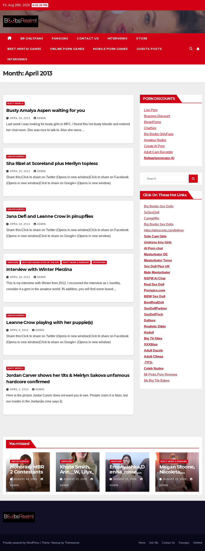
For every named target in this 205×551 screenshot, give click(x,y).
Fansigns (60, 38)
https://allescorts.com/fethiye (164, 230)
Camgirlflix (151, 218)
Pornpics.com (154, 290)
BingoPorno (152, 122)
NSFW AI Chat (154, 278)
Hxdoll (149, 332)
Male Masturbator (157, 272)
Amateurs (12, 262)
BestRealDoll (154, 302)
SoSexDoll (151, 212)
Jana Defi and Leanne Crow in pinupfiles (49, 216)
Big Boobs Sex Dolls (158, 206)
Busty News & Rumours (76, 262)
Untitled (197, 542)
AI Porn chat (153, 248)
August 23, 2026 (76, 479)
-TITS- (148, 362)
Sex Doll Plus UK (157, 266)
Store (141, 38)
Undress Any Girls (158, 242)
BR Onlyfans (31, 38)
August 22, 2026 (175, 479)
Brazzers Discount (157, 116)
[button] (191, 48)
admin (41, 118)
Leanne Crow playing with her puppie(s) (49, 322)
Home (142, 542)
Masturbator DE (156, 254)
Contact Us (88, 38)
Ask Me (153, 542)
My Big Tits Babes (157, 380)
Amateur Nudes (155, 140)
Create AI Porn (154, 146)
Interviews (117, 38)
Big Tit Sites (153, 338)
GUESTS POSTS (149, 49)
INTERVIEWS (17, 59)
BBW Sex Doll (154, 296)
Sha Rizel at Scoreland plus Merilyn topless (52, 163)
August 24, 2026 (26, 479)
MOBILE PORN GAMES (110, 49)
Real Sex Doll (154, 284)
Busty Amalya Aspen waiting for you (45, 110)
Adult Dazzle (153, 350)
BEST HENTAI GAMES (24, 49)
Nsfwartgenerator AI (159, 158)
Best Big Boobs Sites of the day (40, 262)
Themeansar (72, 542)
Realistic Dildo (155, 326)
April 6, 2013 (19, 330)
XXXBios (151, 344)
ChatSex (150, 128)
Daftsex (150, 320)
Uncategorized (16, 156)
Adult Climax (153, 356)
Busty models (15, 103)
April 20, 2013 (20, 171)
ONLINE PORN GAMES (67, 49)
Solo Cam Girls (155, 236)
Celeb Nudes (154, 368)
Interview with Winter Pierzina (39, 269)
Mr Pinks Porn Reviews (160, 374)
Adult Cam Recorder (158, 152)
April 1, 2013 (19, 389)
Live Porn (151, 110)
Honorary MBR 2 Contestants (27, 469)
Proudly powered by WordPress (21, 542)
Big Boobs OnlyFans (158, 134)
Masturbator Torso (158, 260)
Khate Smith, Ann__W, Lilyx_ (77, 469)
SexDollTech (153, 314)
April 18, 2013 (20, 224)
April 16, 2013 (20, 277)
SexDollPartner (155, 308)
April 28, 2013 (20, 118)
